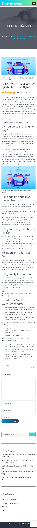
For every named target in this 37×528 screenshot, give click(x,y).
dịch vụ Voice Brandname (21, 111)
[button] (34, 3)
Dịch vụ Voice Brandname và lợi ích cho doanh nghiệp (18, 85)
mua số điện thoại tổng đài (15, 265)
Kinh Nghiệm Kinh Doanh (9, 503)
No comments (13, 78)
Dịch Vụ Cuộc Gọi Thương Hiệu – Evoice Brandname (18, 331)
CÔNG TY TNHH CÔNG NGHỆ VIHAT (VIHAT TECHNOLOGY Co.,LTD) (15, 340)
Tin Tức (5, 78)
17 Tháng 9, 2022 (25, 78)
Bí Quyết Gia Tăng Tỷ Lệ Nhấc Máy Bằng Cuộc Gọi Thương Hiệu (17, 295)
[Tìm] (32, 434)
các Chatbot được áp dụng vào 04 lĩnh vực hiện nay (17, 467)
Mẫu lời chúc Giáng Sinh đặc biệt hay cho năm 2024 (16, 478)
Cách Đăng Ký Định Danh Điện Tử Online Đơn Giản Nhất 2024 (18, 456)
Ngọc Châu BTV (6, 80)
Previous (6, 365)
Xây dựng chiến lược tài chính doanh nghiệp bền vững (17, 473)
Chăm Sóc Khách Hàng (9, 499)
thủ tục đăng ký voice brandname (12, 243)
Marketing (4, 507)
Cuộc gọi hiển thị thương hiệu (10, 217)
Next (32, 367)
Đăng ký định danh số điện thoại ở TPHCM (14, 122)
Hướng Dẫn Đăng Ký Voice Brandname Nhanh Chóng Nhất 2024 (17, 461)
